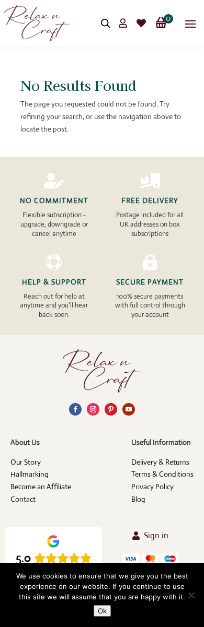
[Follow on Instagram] (93, 409)
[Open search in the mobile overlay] (105, 23)
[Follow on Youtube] (128, 409)
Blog (138, 499)
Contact (23, 499)
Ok (102, 611)
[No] (191, 595)
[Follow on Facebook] (75, 409)
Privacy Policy (152, 486)
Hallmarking (29, 474)
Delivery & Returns (160, 462)
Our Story (25, 462)
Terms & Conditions (162, 474)
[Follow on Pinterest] (111, 409)
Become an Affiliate (40, 486)
